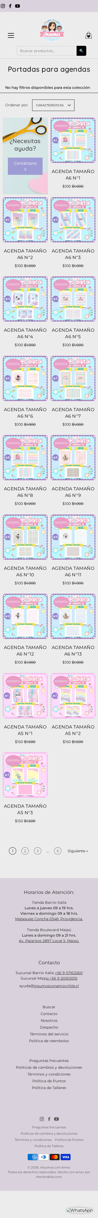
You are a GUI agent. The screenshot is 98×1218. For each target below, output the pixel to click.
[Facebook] (10, 6)
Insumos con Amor (55, 1167)
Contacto (49, 1013)
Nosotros (49, 1020)
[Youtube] (17, 6)
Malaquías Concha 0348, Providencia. (49, 919)
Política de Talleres (49, 1087)
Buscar (49, 1007)
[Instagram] (3, 6)
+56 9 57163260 (69, 972)
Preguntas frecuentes (49, 1060)
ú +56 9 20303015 (61, 978)
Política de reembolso (49, 1040)
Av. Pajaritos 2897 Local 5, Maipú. (49, 940)
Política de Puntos (49, 1081)
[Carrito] (88, 35)
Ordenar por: (16, 105)
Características (50, 105)
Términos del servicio (49, 1034)
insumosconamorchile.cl (56, 986)
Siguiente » (78, 851)
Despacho (49, 1027)
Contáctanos (25, 166)
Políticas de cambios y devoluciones (49, 1067)
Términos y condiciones (49, 1074)
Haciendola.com (49, 1177)
